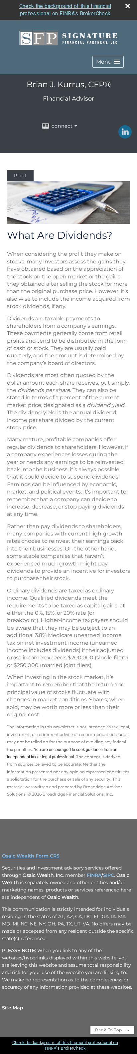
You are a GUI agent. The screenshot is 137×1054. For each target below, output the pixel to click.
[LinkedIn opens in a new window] (125, 136)
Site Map (12, 1008)
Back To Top (109, 1029)
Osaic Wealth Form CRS (31, 856)
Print (20, 175)
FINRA (94, 875)
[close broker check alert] (127, 6)
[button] (108, 62)
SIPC (108, 875)
